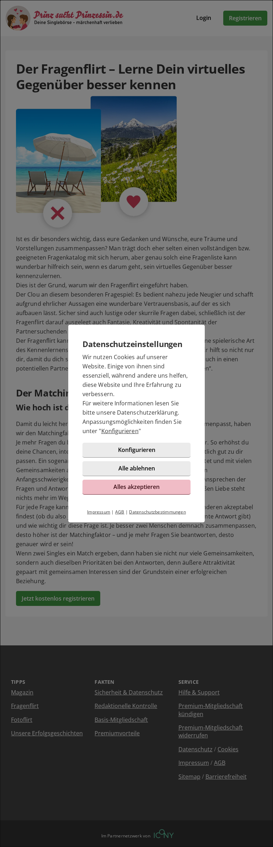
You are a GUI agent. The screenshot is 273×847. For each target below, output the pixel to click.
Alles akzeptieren (136, 487)
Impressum (98, 512)
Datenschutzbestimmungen (157, 512)
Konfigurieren (120, 431)
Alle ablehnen (136, 468)
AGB (119, 512)
